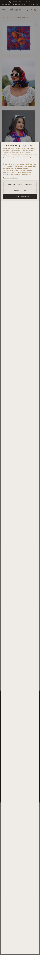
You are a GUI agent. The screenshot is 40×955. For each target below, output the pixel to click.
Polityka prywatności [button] (10, 178)
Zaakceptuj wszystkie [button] (20, 196)
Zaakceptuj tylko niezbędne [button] (20, 184)
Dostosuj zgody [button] (20, 190)
